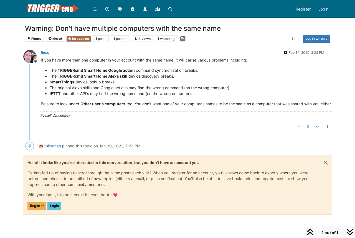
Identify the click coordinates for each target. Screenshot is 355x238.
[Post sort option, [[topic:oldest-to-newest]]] (293, 38)
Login (54, 206)
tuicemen (52, 146)
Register (37, 206)
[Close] (325, 162)
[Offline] (32, 56)
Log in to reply (316, 38)
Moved (57, 38)
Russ (45, 52)
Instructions (81, 38)
